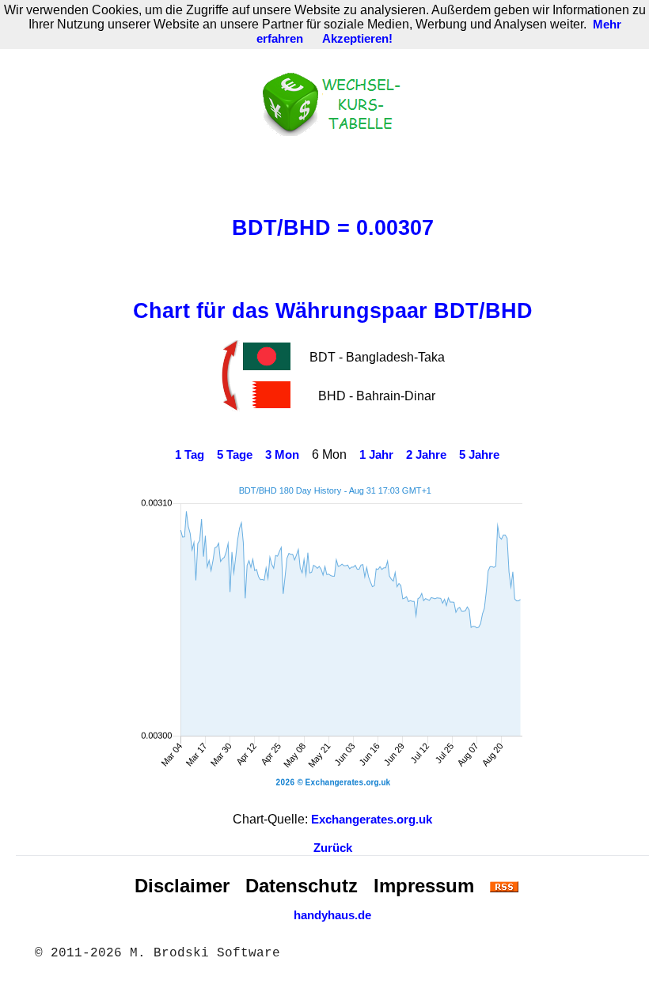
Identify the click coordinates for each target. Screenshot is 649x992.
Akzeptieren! (357, 38)
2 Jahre (426, 455)
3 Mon (282, 455)
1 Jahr (376, 455)
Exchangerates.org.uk (371, 819)
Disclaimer (182, 885)
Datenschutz (301, 885)
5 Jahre (479, 455)
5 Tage (234, 455)
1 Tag (189, 455)
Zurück (332, 848)
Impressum (424, 885)
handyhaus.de (332, 915)
